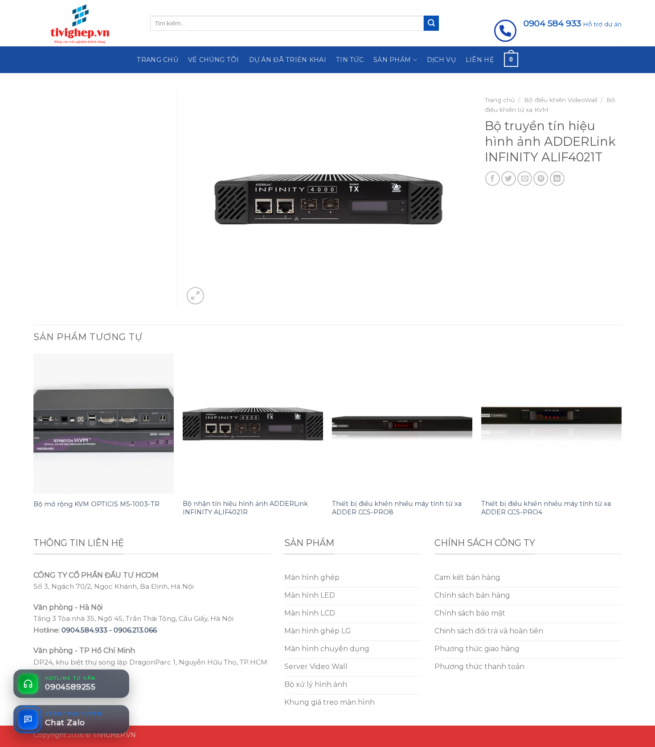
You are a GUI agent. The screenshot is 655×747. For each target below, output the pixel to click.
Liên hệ (480, 60)
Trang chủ (157, 60)
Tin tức (350, 60)
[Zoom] (195, 295)
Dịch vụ (441, 60)
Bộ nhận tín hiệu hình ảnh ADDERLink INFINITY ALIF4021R (245, 508)
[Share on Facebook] (492, 178)
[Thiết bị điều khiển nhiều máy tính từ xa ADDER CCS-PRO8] (402, 423)
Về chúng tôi (213, 60)
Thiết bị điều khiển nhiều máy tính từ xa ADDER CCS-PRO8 (397, 508)
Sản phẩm (392, 60)
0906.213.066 (135, 630)
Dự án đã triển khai (287, 60)
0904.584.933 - (87, 630)
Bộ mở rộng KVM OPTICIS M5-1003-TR (96, 504)
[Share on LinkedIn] (557, 178)
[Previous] (34, 444)
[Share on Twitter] (508, 178)
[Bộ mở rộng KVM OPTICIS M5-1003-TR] (103, 423)
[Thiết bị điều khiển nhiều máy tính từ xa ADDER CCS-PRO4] (551, 423)
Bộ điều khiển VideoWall (560, 99)
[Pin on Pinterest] (540, 178)
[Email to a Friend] (524, 178)
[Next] (621, 444)
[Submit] (431, 23)
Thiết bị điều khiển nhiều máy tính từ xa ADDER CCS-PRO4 (546, 508)
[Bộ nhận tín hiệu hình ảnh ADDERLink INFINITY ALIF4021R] (253, 423)
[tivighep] (85, 23)
